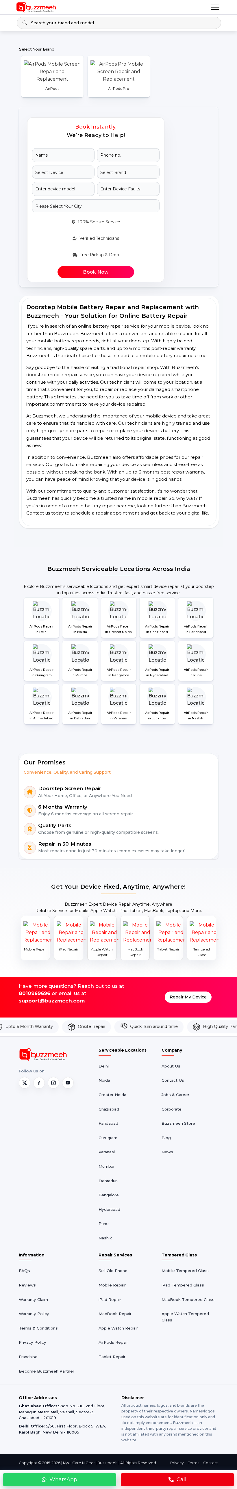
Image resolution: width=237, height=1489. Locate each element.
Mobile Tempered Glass (185, 1270)
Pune (104, 1223)
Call (181, 1479)
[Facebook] (39, 1083)
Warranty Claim (33, 1299)
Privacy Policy (32, 1342)
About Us (171, 1066)
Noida (104, 1080)
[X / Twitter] (24, 1083)
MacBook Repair (115, 1313)
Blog (166, 1137)
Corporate (172, 1109)
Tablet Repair (112, 1356)
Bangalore (109, 1195)
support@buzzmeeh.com (52, 1001)
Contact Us (173, 1080)
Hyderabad (109, 1209)
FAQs (24, 1270)
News (167, 1152)
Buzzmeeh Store (178, 1123)
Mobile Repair (112, 1285)
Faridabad (108, 1123)
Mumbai (106, 1166)
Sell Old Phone (113, 1270)
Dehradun (108, 1180)
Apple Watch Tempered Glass (185, 1316)
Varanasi (107, 1152)
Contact (210, 1463)
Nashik (105, 1238)
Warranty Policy (34, 1313)
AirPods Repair (113, 1342)
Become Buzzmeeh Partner (46, 1371)
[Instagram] (53, 1083)
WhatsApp (63, 1479)
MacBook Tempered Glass (188, 1299)
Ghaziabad (109, 1109)
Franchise (28, 1356)
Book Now (95, 272)
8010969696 (34, 993)
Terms (193, 1463)
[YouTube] (68, 1083)
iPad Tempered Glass (183, 1285)
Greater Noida (112, 1094)
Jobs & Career (175, 1094)
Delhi (104, 1066)
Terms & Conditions (38, 1328)
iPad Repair (110, 1299)
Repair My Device (188, 997)
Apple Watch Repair (118, 1328)
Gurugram (108, 1137)
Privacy (177, 1463)
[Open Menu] (215, 7)
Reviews (27, 1285)
